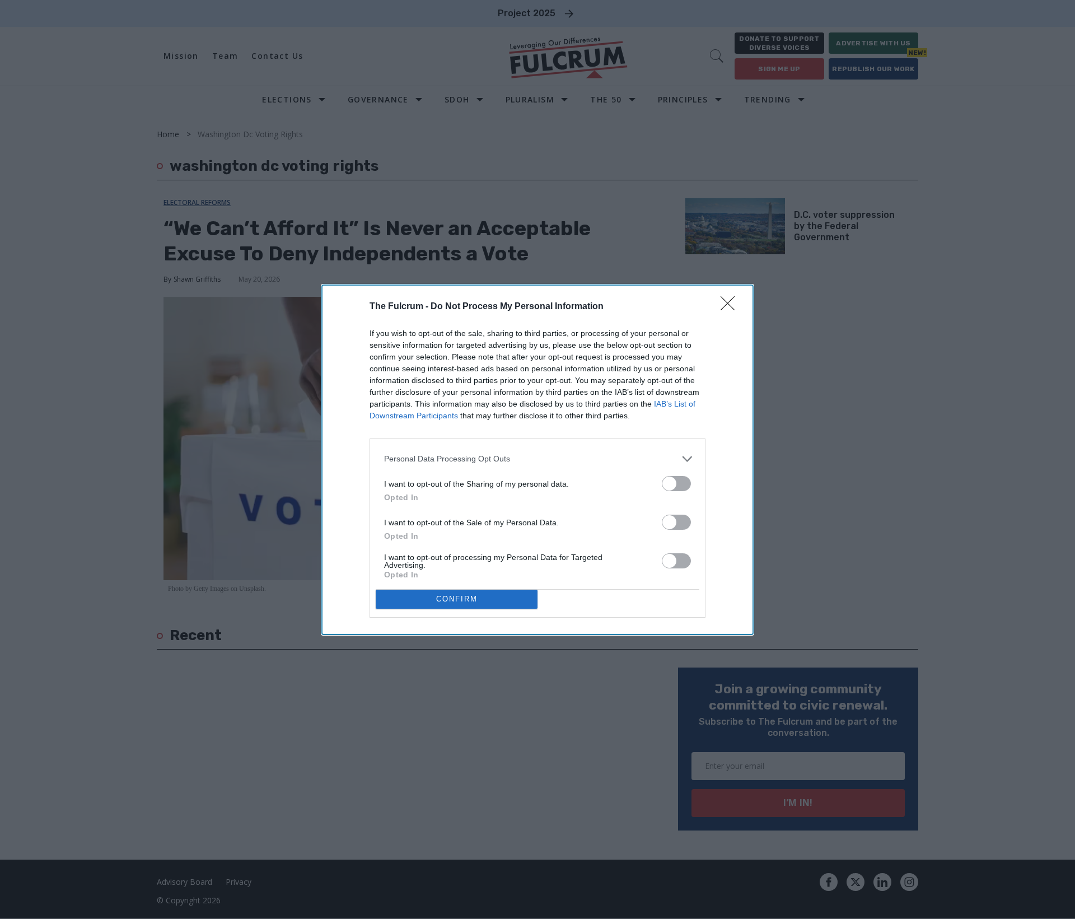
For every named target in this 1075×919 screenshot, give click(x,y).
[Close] (731, 307)
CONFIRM (457, 599)
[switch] (676, 483)
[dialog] (537, 460)
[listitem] (537, 459)
